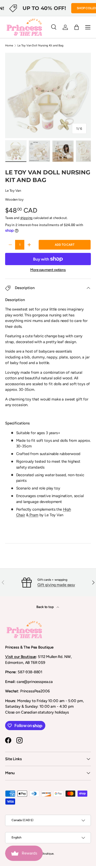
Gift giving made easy (56, 585)
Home (9, 45)
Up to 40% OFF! (44, 8)
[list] (48, 95)
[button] (76, 27)
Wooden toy (14, 199)
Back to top (45, 607)
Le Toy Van (13, 190)
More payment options (48, 270)
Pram (33, 515)
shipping (26, 218)
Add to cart (64, 245)
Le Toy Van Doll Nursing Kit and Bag (40, 45)
